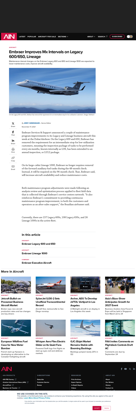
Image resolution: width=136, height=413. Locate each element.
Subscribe (117, 36)
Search (101, 37)
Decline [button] (106, 408)
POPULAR (32, 37)
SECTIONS (62, 37)
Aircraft (12, 47)
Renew (39, 385)
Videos (73, 388)
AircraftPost (7, 385)
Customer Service (43, 382)
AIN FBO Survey (8, 379)
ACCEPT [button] (97, 408)
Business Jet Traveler (10, 388)
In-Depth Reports (77, 385)
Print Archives (76, 379)
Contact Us (109, 388)
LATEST (22, 37)
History (108, 385)
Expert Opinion (76, 382)
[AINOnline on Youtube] (125, 369)
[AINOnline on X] (130, 369)
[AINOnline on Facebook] (121, 369)
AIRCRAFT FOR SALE (47, 37)
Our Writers (110, 382)
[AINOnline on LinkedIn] (134, 369)
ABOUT (90, 37)
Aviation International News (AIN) (14, 382)
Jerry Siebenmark (32, 123)
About (108, 379)
